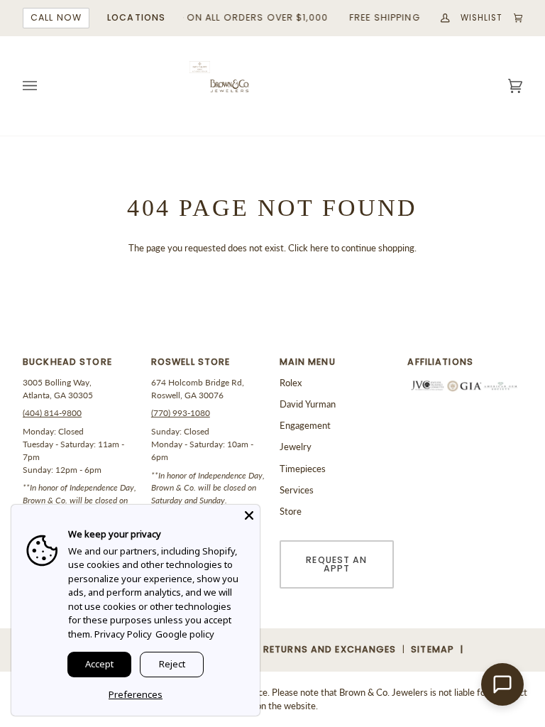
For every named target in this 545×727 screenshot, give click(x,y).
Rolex (291, 382)
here (319, 247)
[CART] (513, 18)
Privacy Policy (123, 634)
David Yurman (308, 404)
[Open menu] (44, 86)
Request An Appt (336, 564)
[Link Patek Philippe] (199, 67)
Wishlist (482, 17)
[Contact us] (502, 684)
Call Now (56, 17)
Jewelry (296, 446)
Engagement (305, 425)
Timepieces (303, 468)
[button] (80, 366)
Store (291, 511)
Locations (136, 17)
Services (297, 490)
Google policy (184, 634)
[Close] (249, 515)
